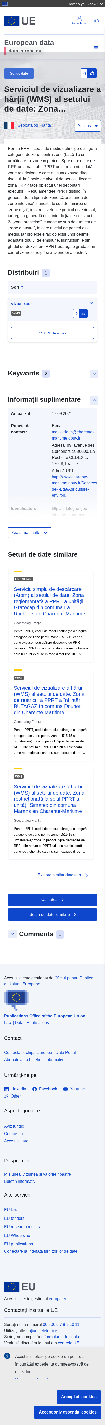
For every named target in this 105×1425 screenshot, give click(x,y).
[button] (86, 3)
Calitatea (49, 899)
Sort (15, 287)
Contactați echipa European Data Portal (40, 1052)
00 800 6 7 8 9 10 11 (61, 1324)
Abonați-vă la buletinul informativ (33, 1059)
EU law (10, 1210)
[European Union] (50, 1287)
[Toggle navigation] (95, 48)
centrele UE (68, 1343)
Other (16, 1096)
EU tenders (14, 1218)
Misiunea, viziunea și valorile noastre (37, 1174)
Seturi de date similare (49, 914)
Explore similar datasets (63, 875)
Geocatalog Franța (34, 125)
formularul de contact (63, 1337)
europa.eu (58, 1299)
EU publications (18, 1244)
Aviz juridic (14, 1126)
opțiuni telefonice (41, 1331)
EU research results (22, 1227)
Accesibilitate (16, 1141)
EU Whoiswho (17, 1235)
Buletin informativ (19, 1181)
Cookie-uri (13, 1133)
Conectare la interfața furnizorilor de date (40, 1251)
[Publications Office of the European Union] (50, 999)
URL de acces (55, 333)
